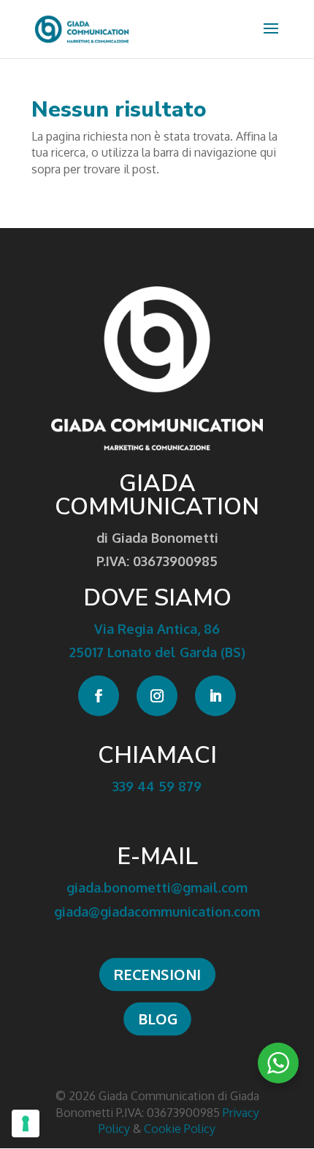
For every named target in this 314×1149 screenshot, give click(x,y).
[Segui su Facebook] (98, 695)
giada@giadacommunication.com (157, 911)
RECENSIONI (157, 974)
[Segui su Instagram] (157, 695)
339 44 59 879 (157, 786)
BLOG (156, 1018)
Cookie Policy (179, 1128)
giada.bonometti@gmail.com (157, 887)
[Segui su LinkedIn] (215, 695)
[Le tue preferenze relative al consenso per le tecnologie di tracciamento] (25, 1123)
